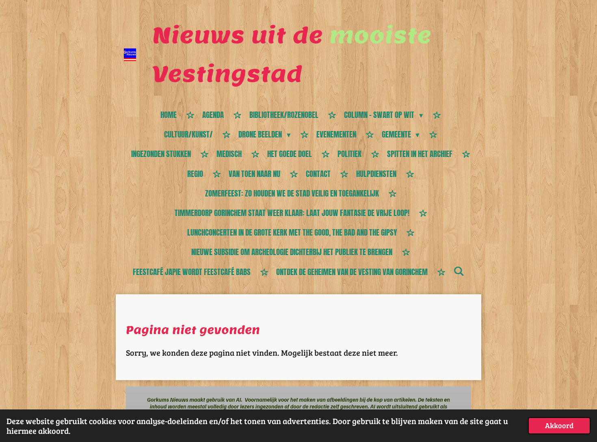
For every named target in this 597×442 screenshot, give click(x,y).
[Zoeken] (458, 271)
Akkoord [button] (559, 425)
